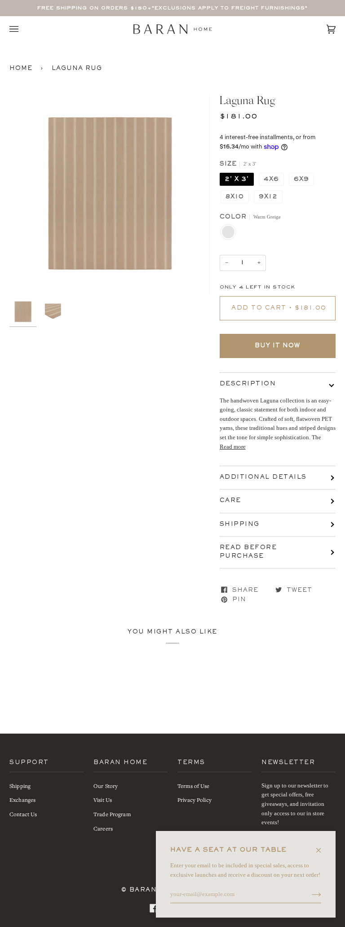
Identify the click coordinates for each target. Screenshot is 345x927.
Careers (103, 828)
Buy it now (277, 346)
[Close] (322, 846)
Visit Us (102, 799)
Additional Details (263, 477)
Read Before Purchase (248, 552)
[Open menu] (22, 29)
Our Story (105, 785)
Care (230, 500)
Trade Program (112, 814)
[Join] (309, 895)
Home (20, 68)
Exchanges (22, 799)
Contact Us (23, 814)
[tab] (278, 419)
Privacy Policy (194, 799)
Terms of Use (193, 785)
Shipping (240, 524)
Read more (233, 447)
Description (248, 384)
